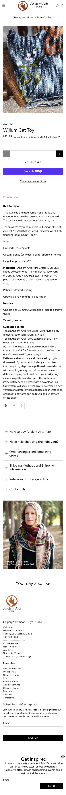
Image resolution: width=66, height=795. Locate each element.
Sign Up (51, 785)
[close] (62, 756)
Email (7, 779)
